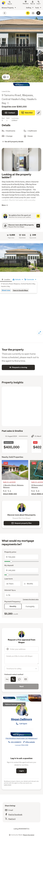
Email (10, 810)
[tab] (6, 279)
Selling (29, 8)
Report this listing (28, 835)
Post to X (11, 819)
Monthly (13, 606)
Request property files (23, 523)
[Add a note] (38, 112)
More (4, 205)
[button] (21, 257)
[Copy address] (8, 103)
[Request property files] (38, 225)
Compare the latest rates (31, 599)
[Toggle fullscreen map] (39, 332)
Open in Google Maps (20, 290)
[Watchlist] (28, 13)
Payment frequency (12, 601)
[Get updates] (38, 216)
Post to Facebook (15, 814)
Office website (30, 742)
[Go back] (5, 13)
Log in (38, 3)
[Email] (25, 679)
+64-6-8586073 (15, 742)
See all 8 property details (14, 142)
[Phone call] (13, 679)
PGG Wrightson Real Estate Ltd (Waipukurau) (21, 738)
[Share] (33, 13)
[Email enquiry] (38, 13)
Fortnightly (30, 606)
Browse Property (8, 8)
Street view (6, 290)
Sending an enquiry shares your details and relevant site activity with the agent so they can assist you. (21, 783)
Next (22, 686)
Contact (11, 113)
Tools (37, 8)
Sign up (32, 3)
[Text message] (19, 679)
